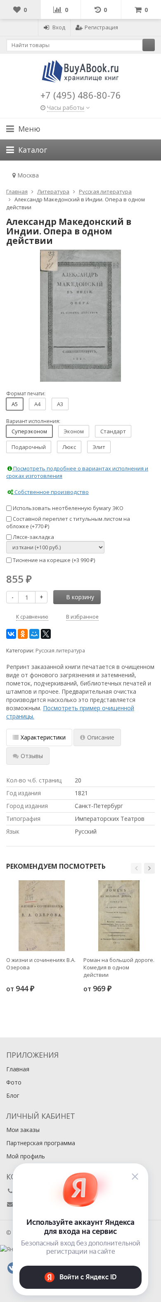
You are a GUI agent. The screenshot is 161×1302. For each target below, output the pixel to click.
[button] (136, 868)
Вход (58, 27)
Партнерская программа (40, 1143)
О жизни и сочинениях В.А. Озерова (41, 963)
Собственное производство (51, 492)
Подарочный (29, 447)
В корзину (80, 597)
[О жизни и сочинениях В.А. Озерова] (41, 915)
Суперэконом (29, 431)
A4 (37, 404)
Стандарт (113, 431)
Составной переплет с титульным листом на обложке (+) (68, 522)
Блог (12, 1095)
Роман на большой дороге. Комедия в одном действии (118, 967)
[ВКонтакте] (11, 634)
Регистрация (101, 27)
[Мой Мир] (34, 634)
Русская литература (60, 650)
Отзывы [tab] (32, 756)
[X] (46, 634)
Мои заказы (23, 1130)
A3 (60, 404)
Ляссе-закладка (33, 537)
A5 (15, 404)
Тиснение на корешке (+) (53, 560)
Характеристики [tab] (43, 737)
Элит (98, 447)
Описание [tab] (100, 737)
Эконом (74, 431)
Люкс (69, 447)
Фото (13, 1082)
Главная (17, 1069)
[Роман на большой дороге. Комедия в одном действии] (118, 915)
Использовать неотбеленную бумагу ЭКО (67, 508)
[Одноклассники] (23, 634)
